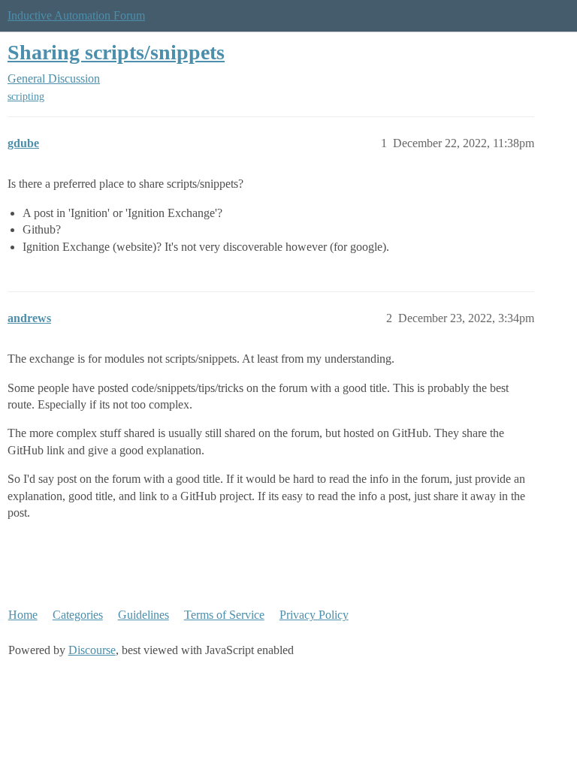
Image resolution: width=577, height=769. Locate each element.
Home (23, 614)
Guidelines (143, 614)
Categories (78, 614)
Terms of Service (224, 614)
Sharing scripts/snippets (116, 52)
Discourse (92, 650)
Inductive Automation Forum (76, 15)
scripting (26, 96)
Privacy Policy (314, 614)
